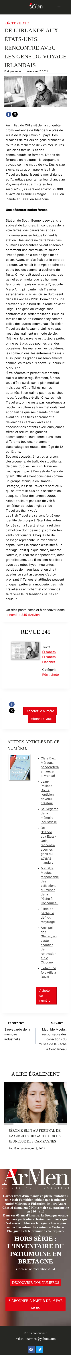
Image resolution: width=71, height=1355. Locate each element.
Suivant (62, 1120)
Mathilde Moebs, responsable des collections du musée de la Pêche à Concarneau (50, 885)
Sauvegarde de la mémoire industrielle (17, 1031)
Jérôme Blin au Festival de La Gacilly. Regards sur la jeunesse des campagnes (35, 1135)
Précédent (8, 1120)
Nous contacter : (35, 1333)
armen (18, 71)
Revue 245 (35, 631)
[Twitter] (39, 1349)
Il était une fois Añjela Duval (48, 972)
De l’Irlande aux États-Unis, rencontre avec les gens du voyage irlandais (48, 845)
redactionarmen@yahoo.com (35, 1339)
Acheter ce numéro (45, 995)
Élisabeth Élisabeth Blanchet (49, 657)
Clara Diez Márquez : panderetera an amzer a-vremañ (50, 767)
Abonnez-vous (41, 719)
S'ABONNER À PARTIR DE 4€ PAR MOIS (36, 1304)
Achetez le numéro (40, 711)
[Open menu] (59, 7)
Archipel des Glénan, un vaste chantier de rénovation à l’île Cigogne (49, 945)
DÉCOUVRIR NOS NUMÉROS (35, 1282)
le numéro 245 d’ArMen (23, 615)
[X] (15, 114)
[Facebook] (8, 114)
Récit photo (16, 23)
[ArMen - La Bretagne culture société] (35, 5)
